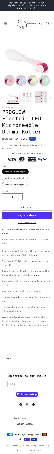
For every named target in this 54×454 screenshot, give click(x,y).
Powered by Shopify (28, 446)
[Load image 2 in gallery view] (27, 97)
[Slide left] (3, 98)
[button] (6, 23)
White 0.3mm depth (14, 178)
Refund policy (44, 446)
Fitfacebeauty (16, 446)
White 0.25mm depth (15, 171)
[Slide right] (51, 98)
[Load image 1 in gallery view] (13, 97)
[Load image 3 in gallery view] (41, 97)
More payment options (27, 222)
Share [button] (8, 358)
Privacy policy (21, 450)
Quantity (5, 191)
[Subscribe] (43, 384)
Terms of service (35, 450)
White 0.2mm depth (14, 184)
